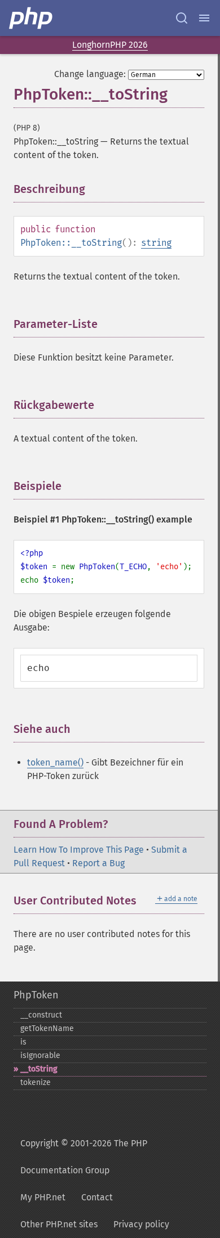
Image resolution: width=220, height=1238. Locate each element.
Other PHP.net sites (59, 1224)
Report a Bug (98, 863)
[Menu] (204, 18)
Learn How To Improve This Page (79, 849)
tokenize (35, 1082)
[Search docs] (181, 18)
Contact (97, 1197)
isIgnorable (40, 1055)
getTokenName (47, 1028)
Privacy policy (141, 1224)
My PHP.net (42, 1197)
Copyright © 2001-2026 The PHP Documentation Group (83, 1157)
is (23, 1042)
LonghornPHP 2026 (110, 44)
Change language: (90, 74)
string (156, 242)
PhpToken (36, 995)
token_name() (55, 762)
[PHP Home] (31, 18)
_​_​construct (41, 1015)
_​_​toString (39, 1069)
